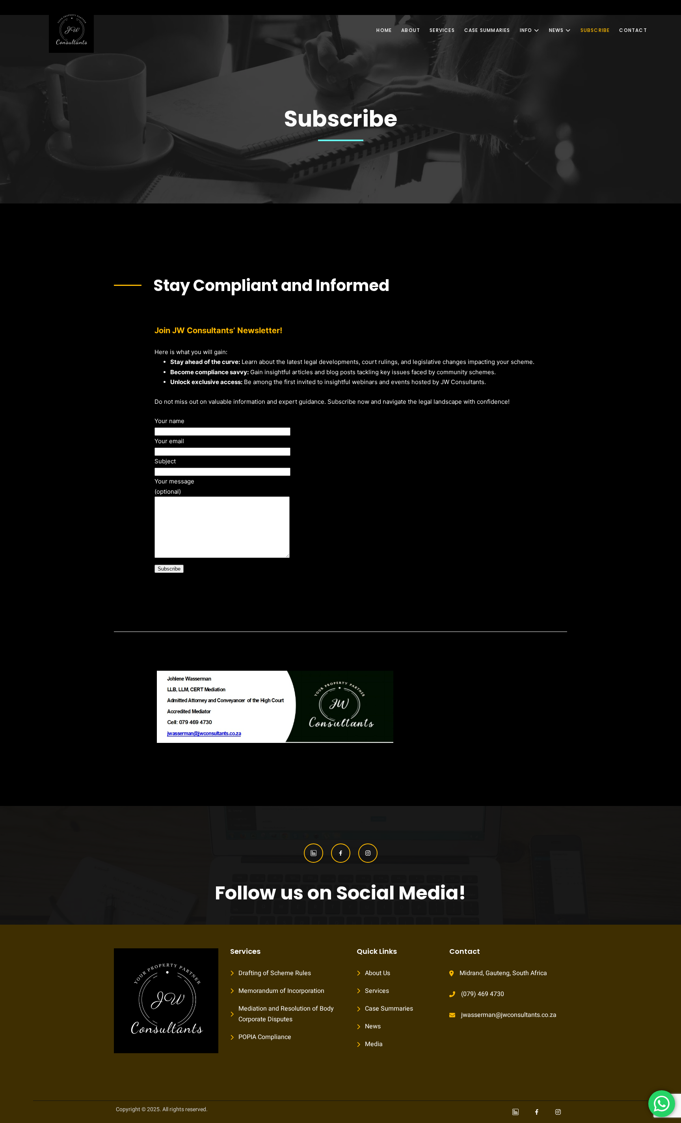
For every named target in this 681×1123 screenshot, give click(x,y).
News (556, 30)
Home (384, 30)
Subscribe (595, 30)
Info (526, 30)
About (410, 30)
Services (442, 30)
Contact (633, 30)
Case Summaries (487, 30)
